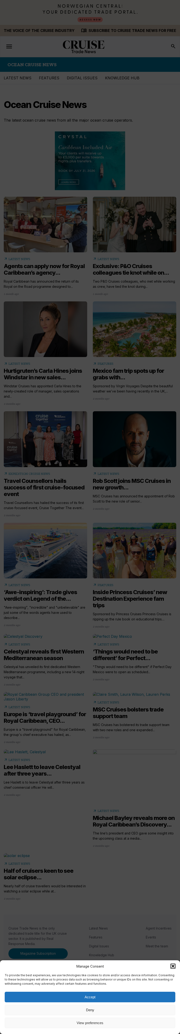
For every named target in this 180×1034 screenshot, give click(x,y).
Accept (90, 997)
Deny (90, 1010)
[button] (173, 966)
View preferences (90, 1023)
